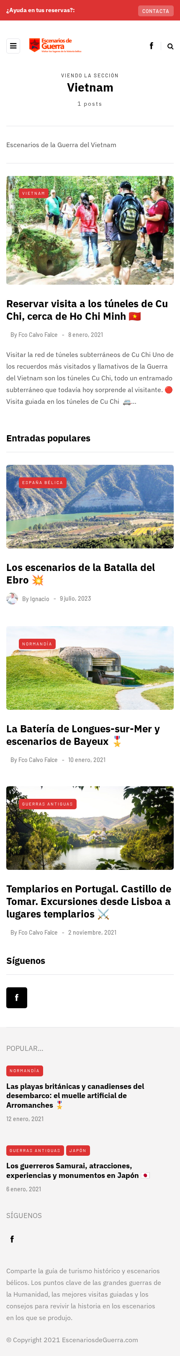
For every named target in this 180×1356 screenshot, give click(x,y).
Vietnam (33, 193)
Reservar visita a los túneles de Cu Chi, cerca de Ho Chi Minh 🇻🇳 (87, 310)
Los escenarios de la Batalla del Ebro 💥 (80, 573)
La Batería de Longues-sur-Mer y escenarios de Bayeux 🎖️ (83, 735)
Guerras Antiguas (47, 803)
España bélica (42, 482)
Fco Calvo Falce (38, 334)
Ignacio (39, 598)
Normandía (37, 643)
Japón (78, 1150)
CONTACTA (156, 11)
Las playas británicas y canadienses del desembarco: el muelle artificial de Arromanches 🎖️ (75, 1095)
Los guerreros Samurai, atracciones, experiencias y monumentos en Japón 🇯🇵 (78, 1170)
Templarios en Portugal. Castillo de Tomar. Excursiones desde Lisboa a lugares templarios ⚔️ (88, 901)
